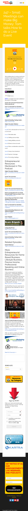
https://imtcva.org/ (10, 121)
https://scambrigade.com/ (11, 218)
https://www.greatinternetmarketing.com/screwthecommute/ (14, 329)
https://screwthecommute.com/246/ (14, 246)
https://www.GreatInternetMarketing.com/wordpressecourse (14, 291)
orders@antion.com (11, 195)
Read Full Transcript (10, 352)
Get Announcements (14, 489)
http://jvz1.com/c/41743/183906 (13, 283)
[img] (15, 63)
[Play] (15, 69)
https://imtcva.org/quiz (11, 229)
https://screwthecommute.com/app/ (14, 190)
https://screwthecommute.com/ (13, 178)
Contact (9, 495)
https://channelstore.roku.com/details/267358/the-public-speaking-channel (14, 201)
